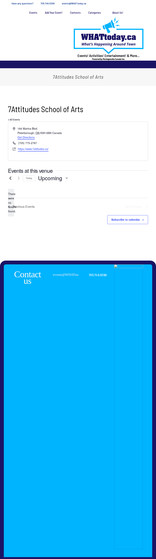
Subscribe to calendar (125, 219)
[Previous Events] (10, 178)
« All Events (14, 119)
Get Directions (26, 137)
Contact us (27, 277)
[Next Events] (17, 178)
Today (29, 178)
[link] (128, 406)
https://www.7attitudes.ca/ (33, 149)
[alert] (11, 202)
